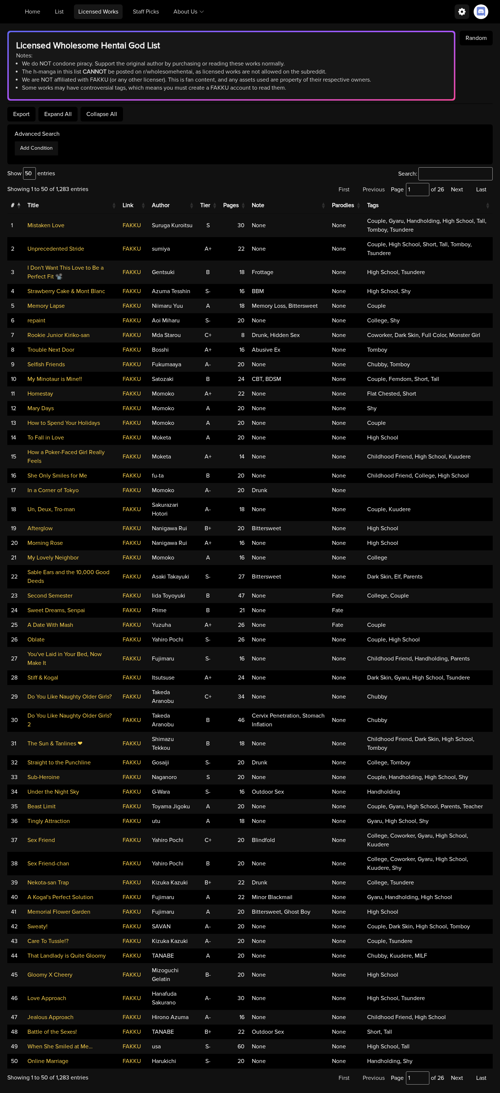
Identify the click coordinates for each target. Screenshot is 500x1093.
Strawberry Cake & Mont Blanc (66, 291)
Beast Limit (41, 806)
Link (128, 205)
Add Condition (36, 148)
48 (14, 1032)
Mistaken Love (45, 225)
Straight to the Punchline (59, 762)
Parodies (343, 205)
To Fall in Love (45, 437)
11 (13, 393)
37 (14, 840)
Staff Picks (146, 11)
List (59, 11)
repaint (36, 320)
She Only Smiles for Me (57, 475)
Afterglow (40, 528)
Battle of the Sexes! (52, 1032)
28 (14, 677)
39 (14, 882)
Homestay (40, 393)
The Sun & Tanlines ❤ (54, 743)
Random (476, 38)
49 (14, 1046)
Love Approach (46, 998)
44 (14, 955)
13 (13, 423)
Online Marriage (47, 1061)
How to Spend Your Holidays (63, 423)
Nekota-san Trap (48, 882)
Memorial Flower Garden (58, 912)
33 (14, 777)
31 (13, 743)
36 (14, 821)
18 (13, 509)
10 (13, 379)
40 (14, 897)
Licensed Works (98, 11)
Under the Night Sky (53, 792)
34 (14, 792)
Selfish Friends (46, 364)
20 (14, 543)
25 (14, 625)
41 (13, 912)
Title (33, 205)
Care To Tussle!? (47, 941)
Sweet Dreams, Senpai (56, 610)
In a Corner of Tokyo (53, 490)
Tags (372, 205)
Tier (205, 205)
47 (14, 1017)
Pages (231, 205)
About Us (185, 11)
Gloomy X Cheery (49, 974)
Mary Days (40, 408)
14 (13, 437)
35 (14, 806)
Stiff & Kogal (42, 677)
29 (14, 696)
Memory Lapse (46, 306)
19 (13, 528)
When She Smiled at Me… (60, 1046)
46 (14, 998)
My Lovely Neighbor (53, 557)
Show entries (31, 173)
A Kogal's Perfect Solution (60, 897)
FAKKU (132, 225)
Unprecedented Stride (55, 248)
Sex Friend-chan (48, 863)
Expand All (58, 114)
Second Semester (49, 595)
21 (13, 557)
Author (160, 205)
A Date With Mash (50, 625)
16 (13, 475)
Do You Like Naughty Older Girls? (69, 696)
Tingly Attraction (48, 821)
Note (258, 205)
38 (14, 863)
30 (14, 720)
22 (14, 576)
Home (32, 11)
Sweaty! (37, 926)
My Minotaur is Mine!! (54, 379)
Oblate (36, 639)
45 (14, 974)
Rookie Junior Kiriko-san (58, 335)
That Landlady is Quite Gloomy (66, 955)
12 (13, 408)
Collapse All (101, 114)
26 (14, 639)
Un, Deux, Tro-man (51, 509)
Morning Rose (45, 543)
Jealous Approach (50, 1017)
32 (14, 762)
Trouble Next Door (50, 349)
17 (13, 490)
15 (13, 456)
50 (14, 1061)
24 (14, 610)
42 (14, 926)
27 (14, 658)
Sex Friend (41, 840)
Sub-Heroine (43, 777)
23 (14, 595)
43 (14, 941)
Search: (407, 173)
